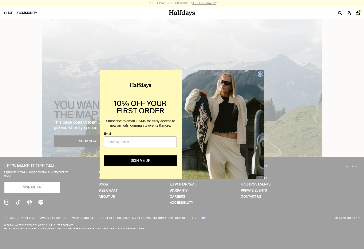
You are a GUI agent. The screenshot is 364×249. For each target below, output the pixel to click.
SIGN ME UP (140, 160)
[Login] (349, 13)
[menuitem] (10, 13)
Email (107, 133)
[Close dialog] (260, 74)
